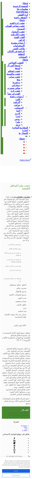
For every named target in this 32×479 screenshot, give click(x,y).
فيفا (26, 428)
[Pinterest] (14, 452)
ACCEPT (16, 471)
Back (25, 3)
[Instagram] (14, 450)
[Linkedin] (14, 440)
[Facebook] (14, 438)
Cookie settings (16, 475)
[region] (16, 468)
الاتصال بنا (24, 430)
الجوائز (25, 427)
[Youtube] (14, 445)
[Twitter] (14, 443)
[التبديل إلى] (26, 135)
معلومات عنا (24, 425)
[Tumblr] (14, 447)
